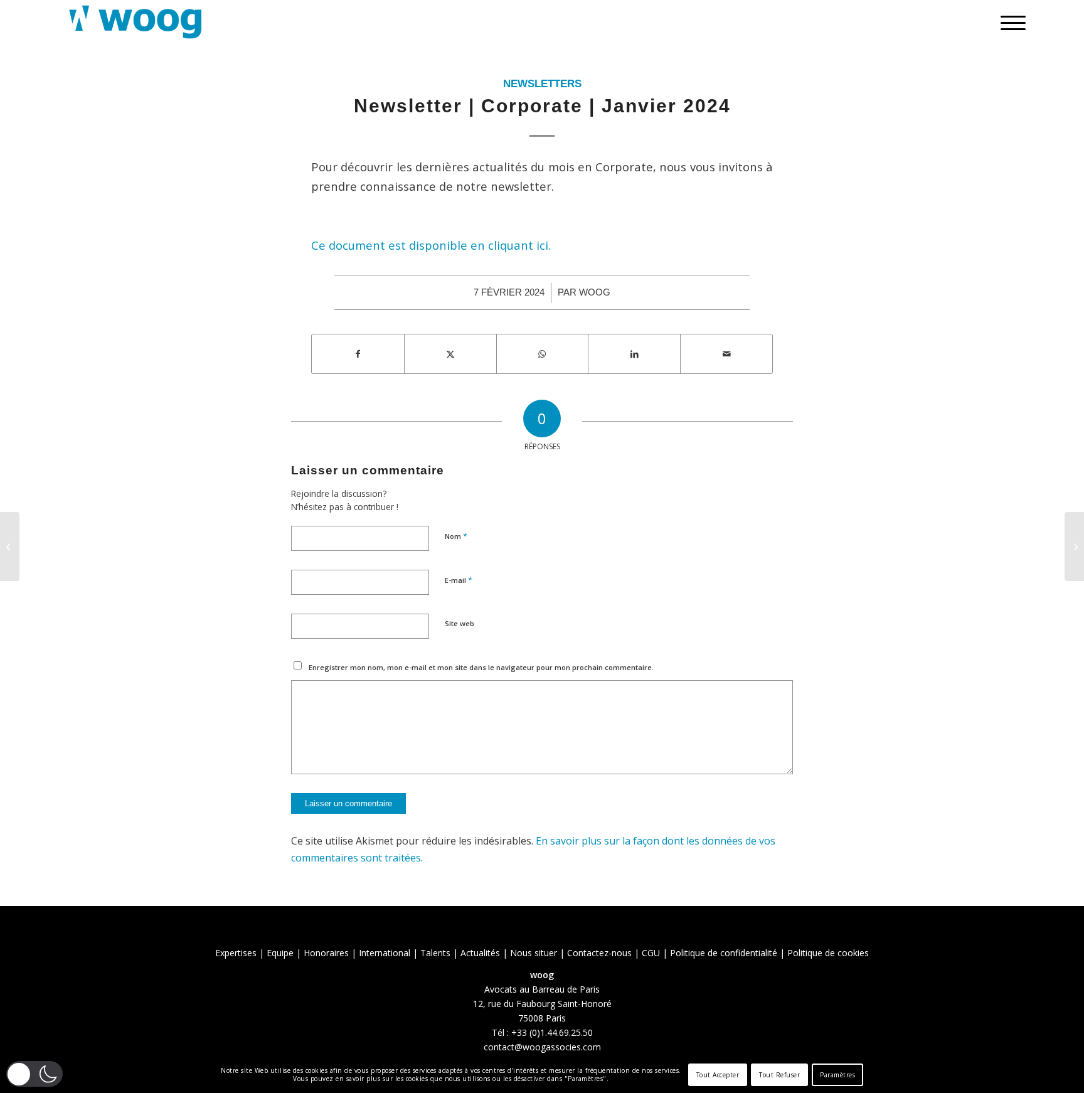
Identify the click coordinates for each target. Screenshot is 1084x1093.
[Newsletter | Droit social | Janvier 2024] (9, 546)
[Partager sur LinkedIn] (634, 353)
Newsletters (542, 84)
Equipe (280, 953)
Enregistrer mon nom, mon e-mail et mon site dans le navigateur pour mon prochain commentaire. (481, 667)
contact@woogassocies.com (542, 1047)
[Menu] (1009, 22)
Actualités (480, 953)
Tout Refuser (779, 1074)
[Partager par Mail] (726, 353)
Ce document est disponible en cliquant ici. (432, 245)
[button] (34, 1074)
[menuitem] (1009, 22)
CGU (651, 953)
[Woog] (135, 22)
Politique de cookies (828, 953)
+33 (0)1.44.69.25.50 (552, 1032)
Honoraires (326, 953)
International (384, 953)
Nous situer (533, 953)
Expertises (236, 953)
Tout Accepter (718, 1074)
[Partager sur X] (450, 353)
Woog (594, 292)
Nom (456, 535)
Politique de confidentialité (723, 953)
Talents (435, 953)
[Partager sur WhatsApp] (542, 353)
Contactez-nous (599, 953)
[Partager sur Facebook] (358, 353)
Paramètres (837, 1074)
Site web (459, 623)
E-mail (458, 579)
